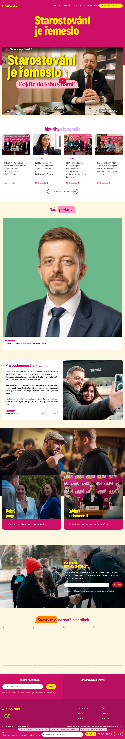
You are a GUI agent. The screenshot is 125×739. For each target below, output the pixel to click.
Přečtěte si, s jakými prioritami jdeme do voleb (26, 524)
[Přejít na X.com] (117, 43)
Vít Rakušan (10, 340)
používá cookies (16, 733)
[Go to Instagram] (88, 685)
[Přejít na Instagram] (111, 43)
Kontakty (81, 718)
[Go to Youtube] (98, 685)
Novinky (80, 713)
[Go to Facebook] (83, 685)
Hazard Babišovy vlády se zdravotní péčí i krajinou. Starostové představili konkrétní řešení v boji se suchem (107, 168)
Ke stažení (105, 718)
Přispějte (105, 713)
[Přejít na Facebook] (106, 43)
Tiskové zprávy (83, 708)
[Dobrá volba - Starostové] (9, 5)
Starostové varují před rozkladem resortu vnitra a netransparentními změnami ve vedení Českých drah (15, 168)
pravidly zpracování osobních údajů (103, 591)
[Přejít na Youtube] (122, 43)
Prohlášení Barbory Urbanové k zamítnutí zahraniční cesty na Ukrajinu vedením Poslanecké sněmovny (44, 168)
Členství (104, 708)
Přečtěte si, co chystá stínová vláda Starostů (86, 524)
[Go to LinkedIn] (103, 685)
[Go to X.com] (93, 685)
